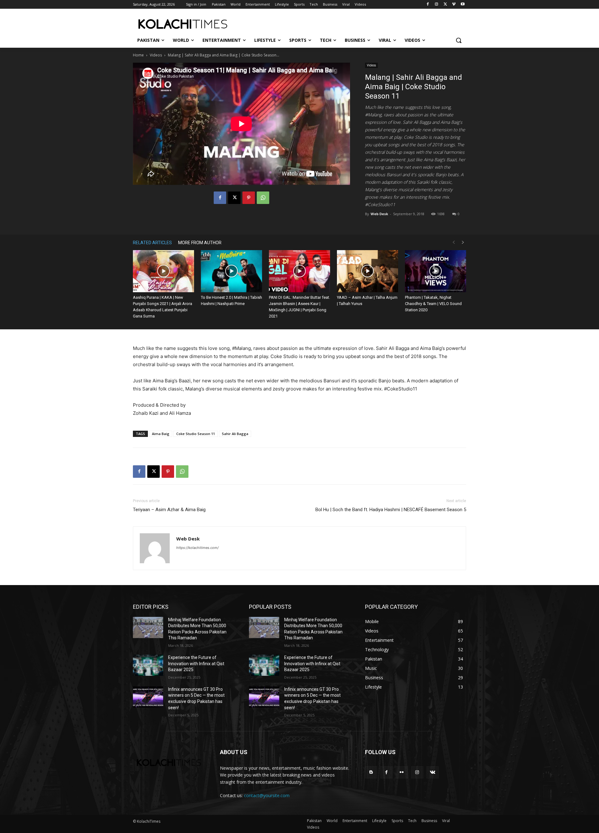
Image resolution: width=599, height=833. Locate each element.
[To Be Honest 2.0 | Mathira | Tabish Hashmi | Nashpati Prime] (231, 271)
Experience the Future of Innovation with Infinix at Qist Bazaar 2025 (196, 663)
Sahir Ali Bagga (235, 433)
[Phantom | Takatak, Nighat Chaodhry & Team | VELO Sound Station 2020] (435, 271)
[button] (458, 40)
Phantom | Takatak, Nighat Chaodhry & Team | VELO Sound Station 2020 (433, 303)
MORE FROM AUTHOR (200, 242)
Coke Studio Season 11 (195, 433)
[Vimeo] (453, 4)
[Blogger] (371, 772)
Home (138, 55)
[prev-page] (453, 242)
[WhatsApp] (263, 197)
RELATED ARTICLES (152, 242)
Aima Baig (160, 433)
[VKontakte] (432, 772)
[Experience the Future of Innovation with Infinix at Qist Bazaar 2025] (148, 665)
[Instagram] (436, 4)
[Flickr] (402, 772)
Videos (156, 55)
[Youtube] (462, 4)
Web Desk (379, 213)
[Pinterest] (248, 197)
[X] (445, 4)
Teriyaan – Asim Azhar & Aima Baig (169, 509)
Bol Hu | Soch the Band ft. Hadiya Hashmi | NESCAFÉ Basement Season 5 (390, 509)
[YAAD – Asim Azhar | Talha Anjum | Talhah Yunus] (367, 271)
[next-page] (463, 242)
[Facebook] (427, 4)
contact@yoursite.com (267, 795)
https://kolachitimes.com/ (197, 547)
